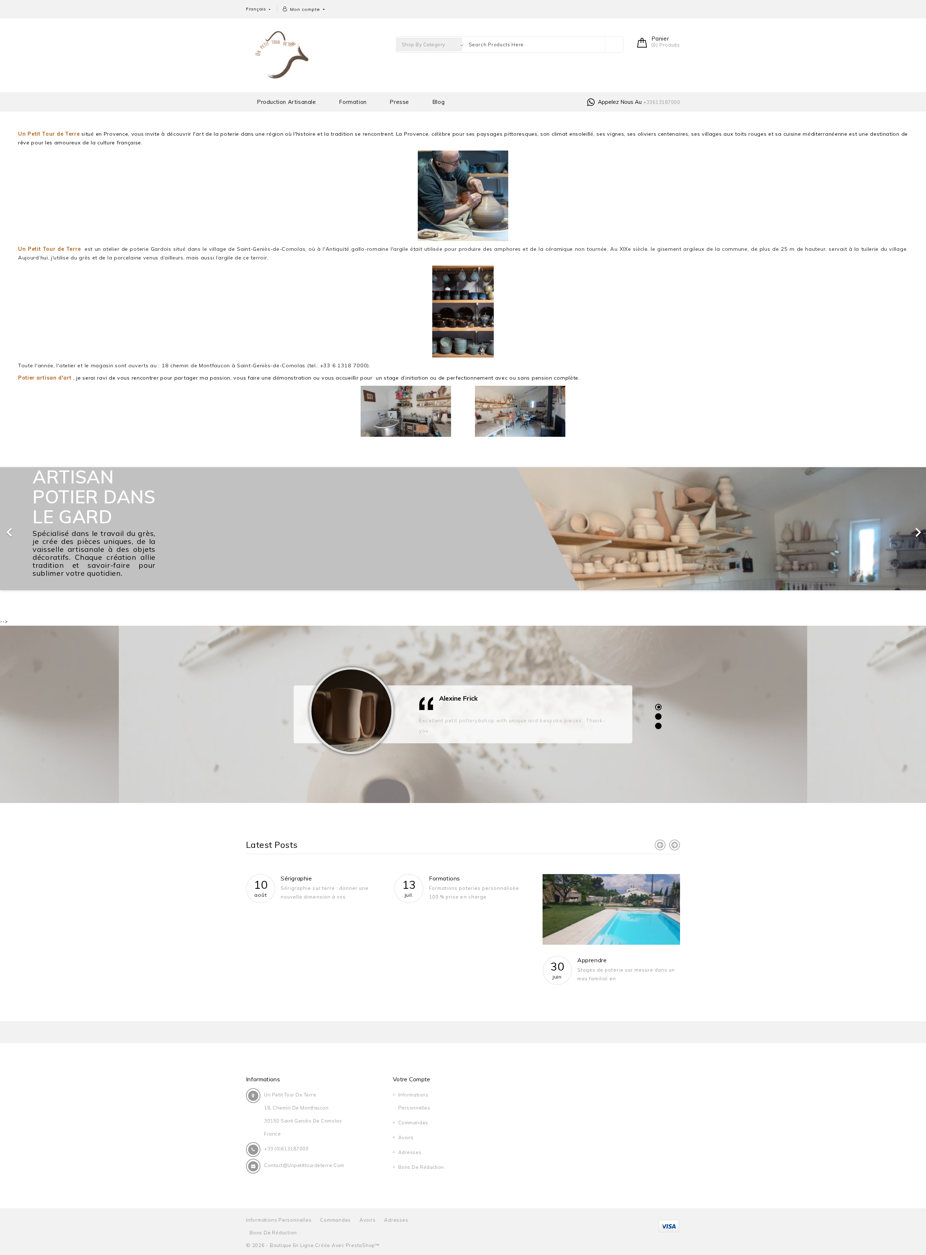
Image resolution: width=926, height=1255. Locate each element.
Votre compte (411, 1079)
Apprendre (592, 960)
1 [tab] (658, 706)
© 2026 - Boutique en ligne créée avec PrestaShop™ (313, 1245)
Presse (399, 101)
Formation (352, 101)
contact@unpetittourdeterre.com (304, 1165)
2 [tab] (658, 716)
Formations (444, 878)
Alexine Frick (458, 698)
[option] (463, 528)
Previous (660, 845)
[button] (69, 528)
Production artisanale (286, 101)
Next (674, 845)
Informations (263, 1079)
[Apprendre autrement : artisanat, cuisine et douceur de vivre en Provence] (611, 909)
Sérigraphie (296, 878)
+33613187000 (661, 102)
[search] (614, 44)
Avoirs (406, 1137)
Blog (438, 101)
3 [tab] (658, 726)
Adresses (409, 1152)
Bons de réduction (421, 1167)
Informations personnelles (279, 1220)
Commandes (413, 1122)
